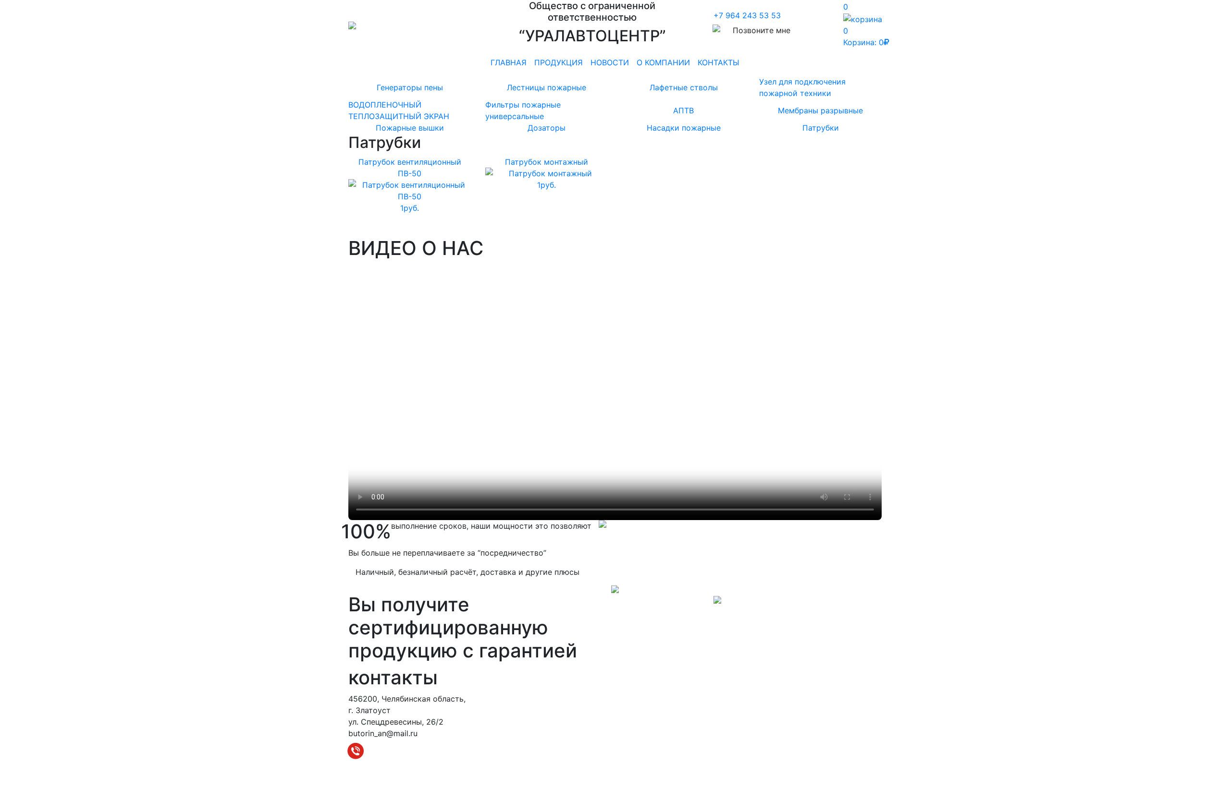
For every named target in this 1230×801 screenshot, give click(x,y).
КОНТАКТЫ (718, 62)
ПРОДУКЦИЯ (558, 62)
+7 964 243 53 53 (747, 15)
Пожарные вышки (410, 128)
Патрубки (820, 128)
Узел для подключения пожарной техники (802, 87)
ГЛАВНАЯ (509, 62)
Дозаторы (547, 128)
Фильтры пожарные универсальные (523, 110)
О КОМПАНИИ (663, 62)
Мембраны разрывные (820, 110)
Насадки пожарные (684, 128)
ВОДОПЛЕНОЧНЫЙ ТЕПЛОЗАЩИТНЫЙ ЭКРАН (398, 110)
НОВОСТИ (609, 62)
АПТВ (683, 110)
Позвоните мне (761, 30)
